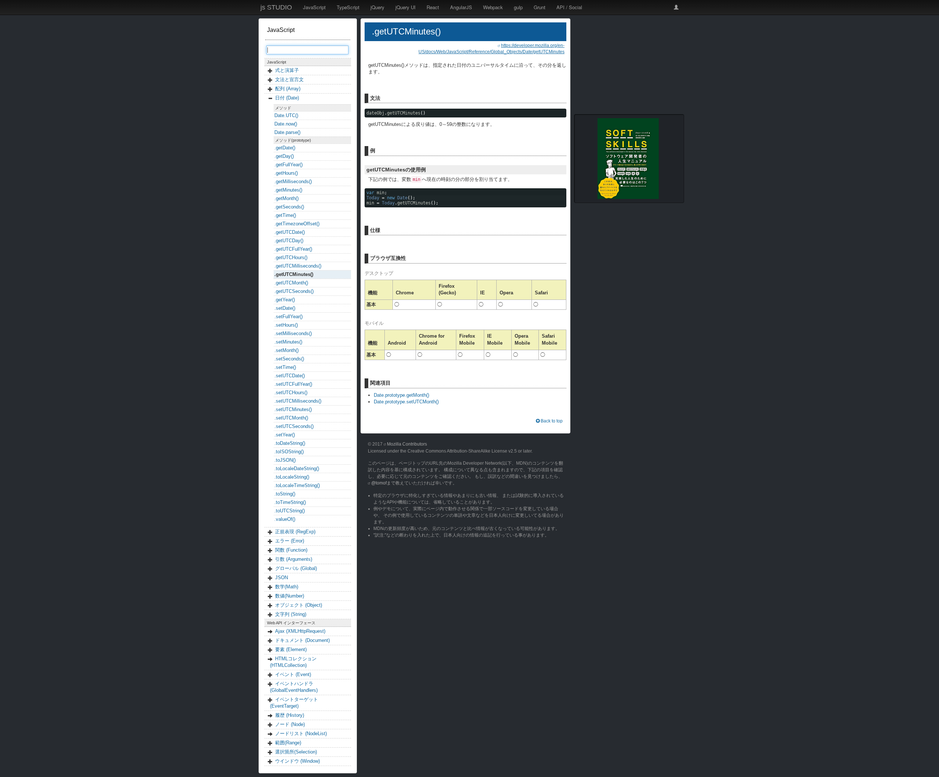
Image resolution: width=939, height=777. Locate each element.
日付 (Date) (287, 98)
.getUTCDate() (289, 232)
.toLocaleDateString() (296, 468)
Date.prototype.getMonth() (401, 395)
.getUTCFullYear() (293, 249)
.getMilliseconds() (293, 181)
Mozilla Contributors (407, 444)
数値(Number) (289, 596)
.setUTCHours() (290, 392)
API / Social (569, 7)
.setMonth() (286, 350)
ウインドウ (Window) (297, 761)
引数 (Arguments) (293, 559)
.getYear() (284, 299)
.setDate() (284, 308)
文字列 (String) (290, 614)
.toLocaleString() (291, 477)
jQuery (377, 7)
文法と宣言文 (289, 79)
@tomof (379, 483)
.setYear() (284, 434)
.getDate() (284, 147)
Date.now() (285, 124)
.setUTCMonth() (291, 418)
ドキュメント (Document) (302, 640)
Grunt (539, 7)
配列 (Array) (287, 88)
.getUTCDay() (288, 240)
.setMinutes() (288, 342)
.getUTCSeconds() (294, 291)
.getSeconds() (289, 207)
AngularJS (461, 7)
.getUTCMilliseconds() (297, 266)
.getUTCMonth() (291, 283)
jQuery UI (405, 7)
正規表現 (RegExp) (295, 531)
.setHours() (286, 325)
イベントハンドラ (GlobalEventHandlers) (294, 687)
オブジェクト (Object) (298, 605)
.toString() (284, 494)
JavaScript (314, 7)
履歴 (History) (289, 715)
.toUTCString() (289, 510)
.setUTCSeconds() (294, 426)
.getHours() (286, 173)
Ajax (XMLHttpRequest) (300, 631)
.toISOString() (289, 451)
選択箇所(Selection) (296, 752)
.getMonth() (286, 198)
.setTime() (285, 367)
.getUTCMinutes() (293, 274)
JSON (281, 577)
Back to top (551, 421)
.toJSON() (285, 460)
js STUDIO (276, 7)
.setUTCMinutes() (293, 409)
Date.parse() (287, 132)
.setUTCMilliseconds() (297, 401)
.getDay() (284, 156)
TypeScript (348, 7)
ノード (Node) (290, 724)
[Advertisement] (629, 64)
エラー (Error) (289, 541)
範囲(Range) (288, 742)
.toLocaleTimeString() (297, 485)
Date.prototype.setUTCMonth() (406, 401)
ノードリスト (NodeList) (301, 733)
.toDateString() (289, 443)
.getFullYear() (288, 164)
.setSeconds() (289, 359)
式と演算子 (287, 70)
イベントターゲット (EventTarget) (294, 703)
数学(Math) (286, 586)
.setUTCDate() (289, 375)
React (433, 7)
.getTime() (285, 215)
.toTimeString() (290, 502)
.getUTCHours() (290, 257)
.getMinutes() (288, 190)
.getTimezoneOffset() (296, 223)
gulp (518, 7)
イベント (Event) (293, 674)
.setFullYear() (288, 316)
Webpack (493, 7)
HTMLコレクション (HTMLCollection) (293, 662)
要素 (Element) (291, 649)
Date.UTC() (286, 115)
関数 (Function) (291, 550)
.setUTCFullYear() (293, 384)
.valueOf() (284, 519)
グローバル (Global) (296, 568)
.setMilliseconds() (293, 333)
